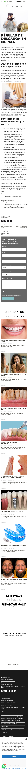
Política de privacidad (15, 768)
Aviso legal (23, 768)
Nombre (4, 246)
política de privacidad (16, 295)
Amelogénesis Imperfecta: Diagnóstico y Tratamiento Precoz (13, 687)
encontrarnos (8, 193)
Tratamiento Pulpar (5, 682)
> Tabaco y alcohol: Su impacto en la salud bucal (12, 718)
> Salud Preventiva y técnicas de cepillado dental (12, 716)
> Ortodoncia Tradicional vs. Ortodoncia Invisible (12, 715)
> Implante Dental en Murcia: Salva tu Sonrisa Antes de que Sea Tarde (13, 726)
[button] (25, 739)
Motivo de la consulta (7, 278)
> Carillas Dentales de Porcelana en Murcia (10, 729)
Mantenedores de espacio (7, 679)
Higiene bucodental (5, 677)
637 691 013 (9, 1)
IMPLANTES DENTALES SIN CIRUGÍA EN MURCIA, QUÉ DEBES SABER (21, 226)
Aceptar (14, 756)
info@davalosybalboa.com (7, 736)
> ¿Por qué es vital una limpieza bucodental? (11, 720)
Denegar (14, 760)
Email (3, 252)
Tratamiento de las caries (6, 684)
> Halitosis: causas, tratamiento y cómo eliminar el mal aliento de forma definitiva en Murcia (13, 722)
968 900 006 (10, 200)
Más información (14, 664)
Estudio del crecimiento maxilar (8, 681)
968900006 (23, 1)
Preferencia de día (6, 265)
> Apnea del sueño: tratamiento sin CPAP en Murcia (12, 728)
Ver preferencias (14, 765)
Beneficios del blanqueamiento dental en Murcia (6, 226)
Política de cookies (6, 768)
